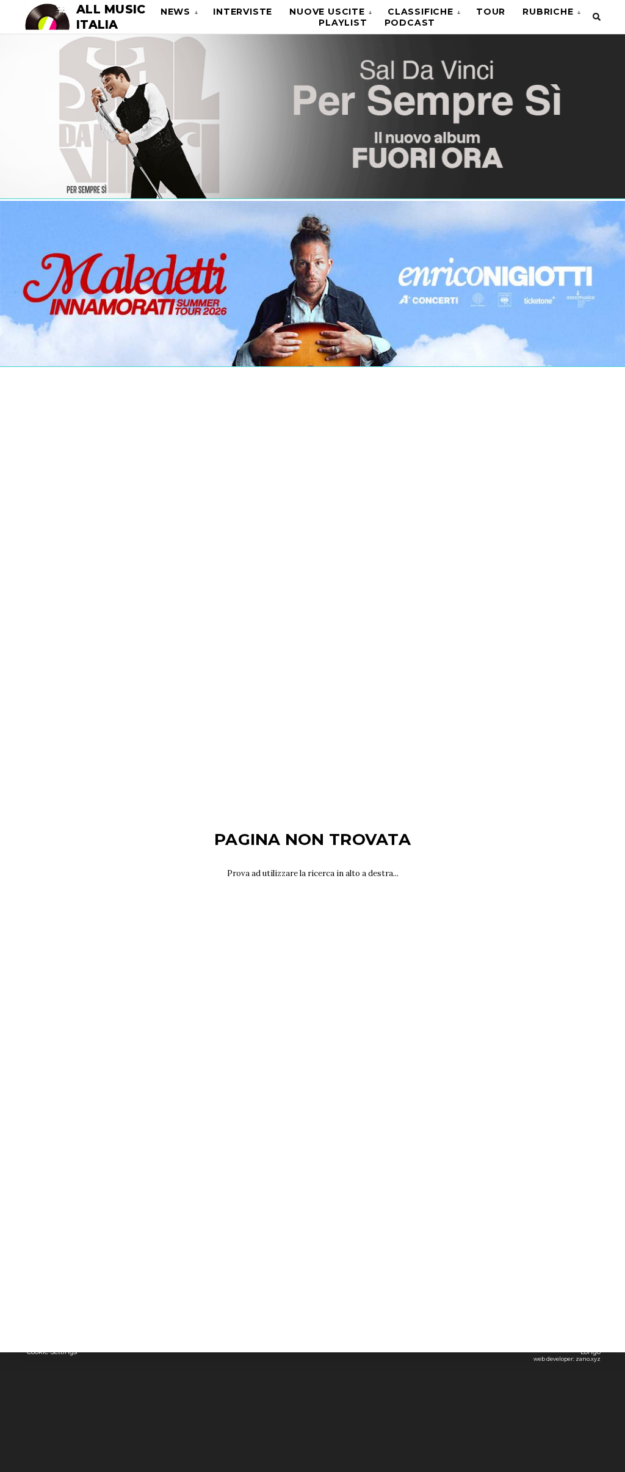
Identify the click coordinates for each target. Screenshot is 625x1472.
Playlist (343, 22)
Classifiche (420, 11)
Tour (490, 11)
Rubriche (547, 11)
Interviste (242, 11)
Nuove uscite (327, 11)
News (175, 11)
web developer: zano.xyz (567, 1358)
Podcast (410, 22)
